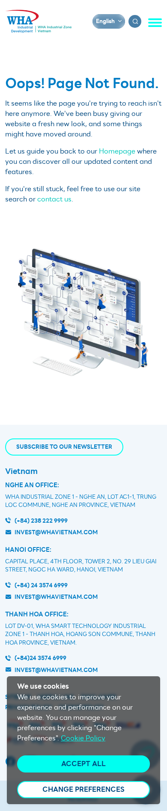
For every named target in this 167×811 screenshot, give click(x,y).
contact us (54, 199)
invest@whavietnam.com (56, 532)
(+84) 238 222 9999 (41, 520)
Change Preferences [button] (83, 789)
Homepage (117, 151)
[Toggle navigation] (155, 23)
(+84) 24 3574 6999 (41, 585)
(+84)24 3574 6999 (40, 658)
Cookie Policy (83, 738)
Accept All (83, 763)
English (105, 21)
